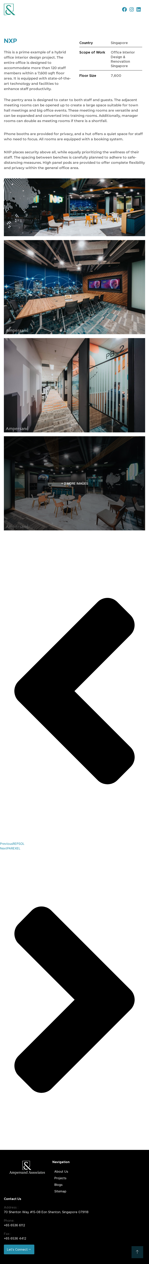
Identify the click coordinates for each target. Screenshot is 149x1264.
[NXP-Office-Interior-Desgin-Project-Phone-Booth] (74, 385)
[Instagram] (131, 9)
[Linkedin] (138, 9)
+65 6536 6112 (14, 1225)
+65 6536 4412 (15, 1238)
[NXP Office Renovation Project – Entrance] (74, 207)
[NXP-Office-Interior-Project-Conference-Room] (74, 287)
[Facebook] (124, 9)
